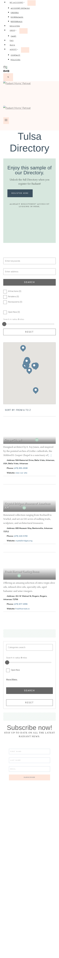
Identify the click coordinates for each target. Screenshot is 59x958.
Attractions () (14, 291)
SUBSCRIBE (29, 777)
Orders (15, 12)
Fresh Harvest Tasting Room (22, 571)
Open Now (15, 670)
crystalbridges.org (23, 540)
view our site (21, 473)
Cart (13, 36)
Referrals (17, 21)
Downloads (17, 17)
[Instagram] (8, 71)
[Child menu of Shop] (23, 31)
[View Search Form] (8, 77)
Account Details (20, 8)
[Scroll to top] (52, 954)
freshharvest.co (22, 608)
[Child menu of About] (25, 50)
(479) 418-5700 (20, 536)
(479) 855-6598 (20, 468)
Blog (12, 45)
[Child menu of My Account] (31, 3)
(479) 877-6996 (20, 604)
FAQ (12, 40)
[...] (49, 455)
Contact (15, 55)
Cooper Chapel (13, 439)
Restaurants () (15, 302)
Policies (15, 59)
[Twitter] (6, 71)
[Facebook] (4, 71)
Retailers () (13, 296)
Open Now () (14, 312)
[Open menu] (6, 120)
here (36, 206)
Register (15, 26)
